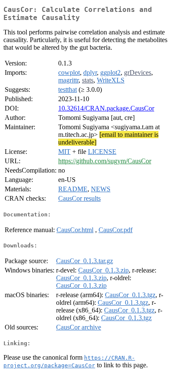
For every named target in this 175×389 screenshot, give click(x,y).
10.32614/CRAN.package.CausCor (106, 108)
